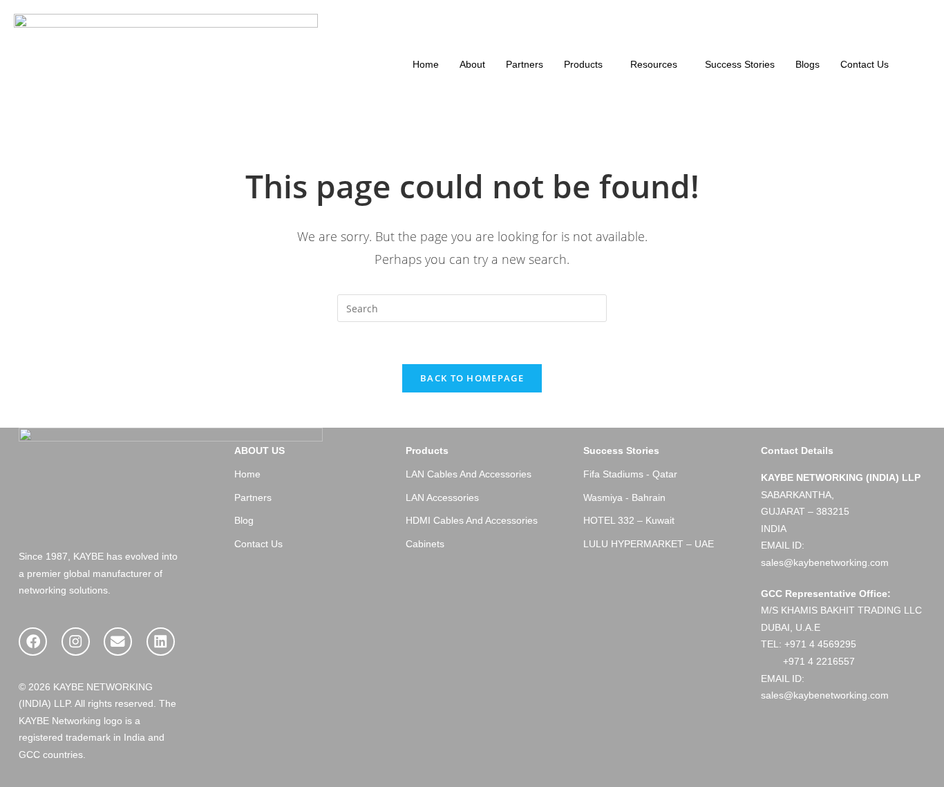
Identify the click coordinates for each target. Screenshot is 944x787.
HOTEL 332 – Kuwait (628, 520)
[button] (587, 65)
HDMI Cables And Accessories (472, 520)
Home (426, 64)
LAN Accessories (442, 498)
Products (583, 64)
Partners (524, 64)
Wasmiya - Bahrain (624, 498)
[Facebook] (33, 641)
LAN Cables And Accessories (468, 474)
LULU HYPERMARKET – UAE (648, 544)
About (472, 64)
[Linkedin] (161, 641)
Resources (653, 64)
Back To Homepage (472, 378)
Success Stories (740, 64)
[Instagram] (76, 641)
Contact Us (864, 64)
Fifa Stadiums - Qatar (630, 474)
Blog (244, 520)
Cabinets (425, 544)
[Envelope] (118, 641)
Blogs (807, 64)
